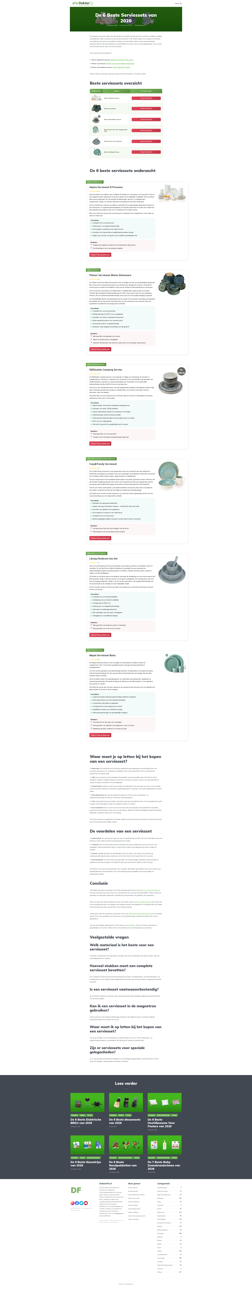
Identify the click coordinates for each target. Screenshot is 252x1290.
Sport (159, 1247)
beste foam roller (133, 1198)
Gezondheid (161, 1216)
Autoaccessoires (162, 1191)
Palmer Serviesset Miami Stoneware (120, 64)
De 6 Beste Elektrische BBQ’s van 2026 (85, 1121)
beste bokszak (133, 1191)
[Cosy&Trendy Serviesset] (172, 490)
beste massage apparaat (136, 1216)
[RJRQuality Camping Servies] (172, 394)
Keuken (130, 25)
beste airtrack (132, 1188)
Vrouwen (160, 1269)
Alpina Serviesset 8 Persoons (121, 60)
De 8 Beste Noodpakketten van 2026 (123, 1165)
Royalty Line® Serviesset (142, 902)
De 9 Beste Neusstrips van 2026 (85, 1163)
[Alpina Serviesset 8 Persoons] (172, 202)
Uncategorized (162, 1254)
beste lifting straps (134, 1209)
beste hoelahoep (133, 1202)
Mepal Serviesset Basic (102, 655)
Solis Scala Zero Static (121, 67)
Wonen (159, 1272)
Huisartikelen (161, 1219)
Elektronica (160, 1212)
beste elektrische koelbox (136, 1195)
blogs (159, 1202)
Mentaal (160, 1237)
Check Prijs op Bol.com (100, 255)
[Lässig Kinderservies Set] (172, 583)
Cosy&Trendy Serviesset (103, 463)
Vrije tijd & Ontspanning (165, 1265)
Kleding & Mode (162, 1230)
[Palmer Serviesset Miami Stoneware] (172, 295)
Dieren (159, 1209)
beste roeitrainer (133, 1219)
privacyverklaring (104, 1216)
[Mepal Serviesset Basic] (172, 672)
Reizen (159, 1240)
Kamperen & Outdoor (125, 1157)
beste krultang (133, 1205)
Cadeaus (160, 1205)
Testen (90, 1115)
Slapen (159, 1244)
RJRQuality (131, 925)
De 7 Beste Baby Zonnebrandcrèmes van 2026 (164, 1165)
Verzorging (160, 1258)
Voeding (160, 1261)
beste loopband (133, 1212)
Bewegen (160, 1198)
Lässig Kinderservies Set (103, 558)
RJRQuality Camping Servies (105, 369)
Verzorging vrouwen (93, 1157)
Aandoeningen (162, 1188)
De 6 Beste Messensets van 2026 (124, 1121)
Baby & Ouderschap (163, 1115)
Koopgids (123, 25)
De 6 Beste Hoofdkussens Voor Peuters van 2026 (161, 1123)
